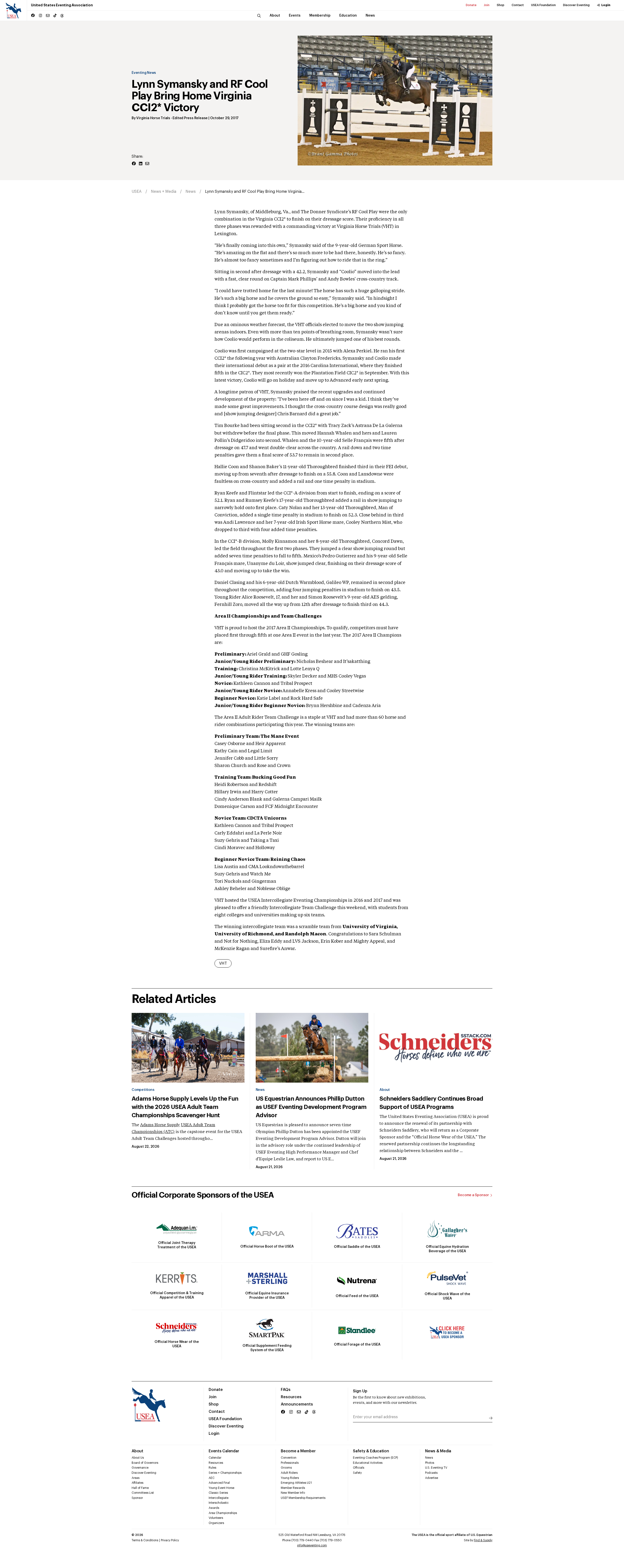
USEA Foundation (543, 5)
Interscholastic (219, 1502)
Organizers (216, 1523)
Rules (212, 1467)
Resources (291, 1397)
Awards (214, 1507)
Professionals (290, 1462)
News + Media (163, 192)
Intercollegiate (218, 1497)
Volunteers (216, 1517)
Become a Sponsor (473, 1195)
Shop (500, 5)
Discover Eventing (576, 5)
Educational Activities (367, 1462)
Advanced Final (219, 1482)
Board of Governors (145, 1462)
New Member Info (293, 1492)
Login (605, 5)
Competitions (143, 1090)
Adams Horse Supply (160, 1125)
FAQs (286, 1390)
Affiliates (137, 1482)
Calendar (215, 1457)
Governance (140, 1467)
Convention (288, 1457)
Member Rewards (293, 1487)
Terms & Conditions (145, 1540)
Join (486, 5)
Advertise (431, 1477)
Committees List (143, 1492)
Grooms (286, 1467)
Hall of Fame (140, 1487)
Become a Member (298, 1451)
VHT (223, 963)
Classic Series (218, 1492)
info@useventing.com (312, 1545)
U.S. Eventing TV (436, 1467)
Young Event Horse (221, 1487)
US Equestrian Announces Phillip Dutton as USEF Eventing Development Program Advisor (311, 1107)
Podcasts (431, 1472)
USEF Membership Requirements (303, 1497)
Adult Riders (289, 1472)
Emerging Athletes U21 (296, 1482)
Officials (358, 1467)
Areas (135, 1477)
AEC (211, 1477)
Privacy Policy (170, 1540)
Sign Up (360, 1391)
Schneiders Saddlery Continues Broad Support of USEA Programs (431, 1103)
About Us (138, 1457)
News (190, 192)
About (385, 1090)
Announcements (297, 1404)
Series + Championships (225, 1472)
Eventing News (144, 73)
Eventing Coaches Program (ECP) (375, 1457)
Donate (471, 5)
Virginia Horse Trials (153, 118)
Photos (429, 1462)
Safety (357, 1472)
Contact (518, 5)
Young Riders (290, 1477)
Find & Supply (483, 1540)
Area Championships (223, 1513)
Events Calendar (224, 1451)
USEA (137, 192)
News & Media (438, 1451)
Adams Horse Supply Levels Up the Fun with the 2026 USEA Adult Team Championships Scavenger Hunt (185, 1107)
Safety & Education (371, 1451)
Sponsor (137, 1497)
